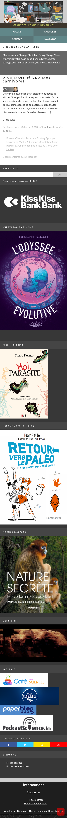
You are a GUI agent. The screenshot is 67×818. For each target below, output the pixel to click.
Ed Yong (41, 138)
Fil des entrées (14, 763)
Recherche (11, 168)
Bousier (10, 138)
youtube (58, 744)
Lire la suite (9, 120)
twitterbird (25, 744)
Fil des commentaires (17, 766)
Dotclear (22, 811)
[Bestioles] (33, 643)
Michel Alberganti (28, 142)
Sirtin (34, 146)
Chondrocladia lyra (25, 138)
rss (42, 744)
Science (26, 146)
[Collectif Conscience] (33, 696)
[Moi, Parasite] (33, 384)
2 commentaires (11, 157)
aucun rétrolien (29, 157)
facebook (8, 744)
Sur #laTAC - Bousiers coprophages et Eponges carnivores (30, 77)
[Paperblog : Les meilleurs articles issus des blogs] (33, 710)
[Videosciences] (33, 723)
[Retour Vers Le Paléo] (33, 477)
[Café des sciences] (33, 680)
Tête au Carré (45, 146)
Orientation (45, 142)
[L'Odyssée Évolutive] (33, 280)
